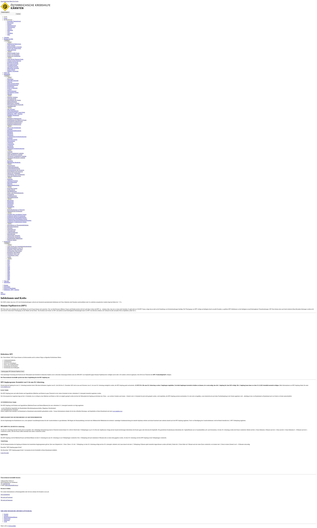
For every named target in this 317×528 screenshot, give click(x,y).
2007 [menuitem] (8, 270)
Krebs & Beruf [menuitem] (11, 69)
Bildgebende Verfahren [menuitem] (13, 103)
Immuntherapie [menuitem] (11, 234)
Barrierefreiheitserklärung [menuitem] (10, 517)
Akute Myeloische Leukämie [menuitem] (14, 154)
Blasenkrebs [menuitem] (10, 200)
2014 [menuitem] (8, 261)
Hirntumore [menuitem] (10, 135)
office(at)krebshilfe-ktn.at (11, 485)
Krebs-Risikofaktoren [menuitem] (12, 111)
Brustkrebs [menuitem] (10, 132)
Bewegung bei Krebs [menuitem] (12, 63)
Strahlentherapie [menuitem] (11, 229)
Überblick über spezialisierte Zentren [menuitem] (16, 214)
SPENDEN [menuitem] (7, 282)
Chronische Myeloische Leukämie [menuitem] (16, 157)
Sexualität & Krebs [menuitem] (12, 65)
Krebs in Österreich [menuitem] (12, 88)
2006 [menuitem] (8, 272)
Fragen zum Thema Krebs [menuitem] (14, 48)
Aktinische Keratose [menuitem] (12, 180)
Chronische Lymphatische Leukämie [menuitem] (16, 156)
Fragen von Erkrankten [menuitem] (13, 54)
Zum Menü (10, 1)
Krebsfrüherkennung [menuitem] (12, 85)
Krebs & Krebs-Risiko (10, 288)
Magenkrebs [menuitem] (10, 147)
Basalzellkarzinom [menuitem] (12, 182)
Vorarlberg (10, 33)
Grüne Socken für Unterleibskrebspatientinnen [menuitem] (19, 246)
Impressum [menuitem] (7, 520)
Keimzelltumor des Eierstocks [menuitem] (15, 171)
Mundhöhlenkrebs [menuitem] (12, 191)
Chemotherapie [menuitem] (11, 231)
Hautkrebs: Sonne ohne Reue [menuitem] (15, 249)
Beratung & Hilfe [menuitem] (8, 39)
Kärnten (9, 24)
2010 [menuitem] (8, 266)
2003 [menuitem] (8, 276)
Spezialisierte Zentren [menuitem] (12, 92)
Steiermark (10, 30)
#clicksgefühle (12, 526)
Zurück (9, 42)
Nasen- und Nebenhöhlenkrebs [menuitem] (15, 193)
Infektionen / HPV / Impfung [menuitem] (14, 114)
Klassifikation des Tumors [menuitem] (14, 100)
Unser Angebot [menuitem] (11, 45)
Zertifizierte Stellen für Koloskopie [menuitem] (16, 216)
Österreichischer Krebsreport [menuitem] (14, 211)
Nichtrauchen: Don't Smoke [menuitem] (14, 251)
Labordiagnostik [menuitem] (11, 106)
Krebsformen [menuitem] (10, 86)
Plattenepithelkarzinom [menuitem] (13, 185)
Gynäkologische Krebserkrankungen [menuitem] (16, 136)
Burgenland (10, 22)
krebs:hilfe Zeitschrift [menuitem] (12, 80)
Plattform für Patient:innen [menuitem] (14, 44)
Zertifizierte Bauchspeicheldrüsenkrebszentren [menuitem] (19, 220)
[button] (5, 12)
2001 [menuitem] (8, 279)
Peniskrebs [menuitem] (10, 205)
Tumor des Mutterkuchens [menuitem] (14, 176)
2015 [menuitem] (8, 260)
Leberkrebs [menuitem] (10, 142)
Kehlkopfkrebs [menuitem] (11, 190)
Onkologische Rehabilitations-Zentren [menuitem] (17, 219)
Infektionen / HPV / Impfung (11, 289)
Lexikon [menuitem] (9, 89)
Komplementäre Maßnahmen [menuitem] (14, 238)
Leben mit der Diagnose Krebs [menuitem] (15, 59)
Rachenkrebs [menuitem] (10, 194)
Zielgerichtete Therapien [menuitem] (13, 235)
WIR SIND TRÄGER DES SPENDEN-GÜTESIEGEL (16, 511)
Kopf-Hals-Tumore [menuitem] (12, 139)
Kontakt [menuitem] (6, 514)
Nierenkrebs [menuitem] (10, 203)
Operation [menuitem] (9, 228)
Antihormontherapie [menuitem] (12, 232)
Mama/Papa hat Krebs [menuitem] (13, 68)
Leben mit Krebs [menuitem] (11, 50)
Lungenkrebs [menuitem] (10, 144)
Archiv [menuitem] (9, 257)
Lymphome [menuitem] (10, 145)
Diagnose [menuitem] (9, 82)
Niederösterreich (11, 25)
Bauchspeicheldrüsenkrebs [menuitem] (14, 130)
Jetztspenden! (3, 293)
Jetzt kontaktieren (5, 494)
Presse (5, 18)
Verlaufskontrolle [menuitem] (11, 98)
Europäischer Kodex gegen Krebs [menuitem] (16, 112)
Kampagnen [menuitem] (7, 241)
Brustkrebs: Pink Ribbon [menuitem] (13, 252)
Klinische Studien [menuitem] (12, 240)
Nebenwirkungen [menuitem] (11, 91)
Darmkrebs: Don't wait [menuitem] (13, 254)
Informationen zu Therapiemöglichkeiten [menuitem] (17, 225)
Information (7, 286)
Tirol (8, 31)
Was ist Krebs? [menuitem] (11, 109)
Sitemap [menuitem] (6, 515)
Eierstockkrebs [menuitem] (11, 165)
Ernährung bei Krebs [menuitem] (12, 62)
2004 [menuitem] (8, 275)
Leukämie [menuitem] (9, 129)
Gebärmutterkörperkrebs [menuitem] (13, 168)
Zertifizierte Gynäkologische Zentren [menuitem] (16, 222)
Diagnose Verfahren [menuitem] (12, 97)
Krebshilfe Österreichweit (14, 21)
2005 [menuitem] (8, 273)
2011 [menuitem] (8, 264)
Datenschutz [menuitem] (7, 518)
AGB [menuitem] (5, 521)
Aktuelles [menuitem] (6, 37)
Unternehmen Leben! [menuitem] (12, 255)
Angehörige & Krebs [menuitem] (12, 66)
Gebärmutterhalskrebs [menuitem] (13, 167)
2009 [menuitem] (8, 267)
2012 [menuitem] (8, 263)
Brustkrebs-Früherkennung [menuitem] (14, 118)
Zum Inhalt (4, 1)
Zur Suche (15, 1)
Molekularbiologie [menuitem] (12, 101)
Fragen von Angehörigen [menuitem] (13, 56)
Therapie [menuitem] (9, 94)
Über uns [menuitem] (6, 281)
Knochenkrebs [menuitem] (11, 141)
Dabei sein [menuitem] (6, 72)
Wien (8, 34)
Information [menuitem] (7, 74)
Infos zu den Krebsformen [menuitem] (14, 127)
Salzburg (9, 28)
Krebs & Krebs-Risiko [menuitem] (13, 83)
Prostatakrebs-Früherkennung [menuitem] (15, 121)
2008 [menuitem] (8, 269)
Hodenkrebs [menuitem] (10, 202)
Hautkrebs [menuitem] (10, 138)
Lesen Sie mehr (5, 453)
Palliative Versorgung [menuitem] (12, 71)
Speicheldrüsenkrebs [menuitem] (12, 197)
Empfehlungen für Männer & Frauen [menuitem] (16, 120)
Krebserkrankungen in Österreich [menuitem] (16, 209)
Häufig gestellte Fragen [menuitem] (13, 53)
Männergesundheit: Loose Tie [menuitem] (15, 248)
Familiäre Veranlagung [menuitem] (13, 115)
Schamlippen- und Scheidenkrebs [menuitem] (16, 174)
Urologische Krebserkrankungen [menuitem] (15, 148)
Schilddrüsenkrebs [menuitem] (12, 196)
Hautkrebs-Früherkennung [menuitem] (14, 124)
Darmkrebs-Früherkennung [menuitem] (14, 123)
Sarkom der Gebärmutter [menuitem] (13, 173)
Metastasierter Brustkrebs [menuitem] (13, 162)
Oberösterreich (11, 27)
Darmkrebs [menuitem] (10, 133)
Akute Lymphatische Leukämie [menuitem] (15, 153)
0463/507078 (6, 484)
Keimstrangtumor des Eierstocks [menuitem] (15, 170)
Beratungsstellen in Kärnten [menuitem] (14, 47)
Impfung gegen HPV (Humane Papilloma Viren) (12, 371)
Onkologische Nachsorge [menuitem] (13, 237)
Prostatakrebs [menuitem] (10, 206)
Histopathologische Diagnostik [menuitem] (15, 104)
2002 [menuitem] (8, 278)
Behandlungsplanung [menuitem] (12, 226)
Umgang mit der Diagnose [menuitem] (14, 60)
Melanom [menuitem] (9, 183)
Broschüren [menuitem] (10, 79)
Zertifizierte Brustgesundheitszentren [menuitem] (16, 217)
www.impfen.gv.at (5, 387)
